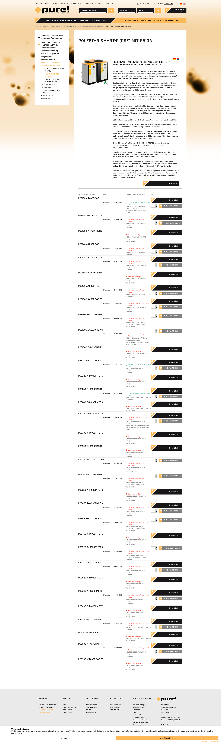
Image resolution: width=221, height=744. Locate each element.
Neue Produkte (115, 707)
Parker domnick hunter (70, 707)
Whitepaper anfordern (140, 722)
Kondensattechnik (48, 60)
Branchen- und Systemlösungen (98, 4)
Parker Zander (67, 712)
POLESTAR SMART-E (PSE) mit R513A (54, 75)
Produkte (43, 698)
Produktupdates (115, 710)
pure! (64, 705)
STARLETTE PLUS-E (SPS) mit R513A (54, 70)
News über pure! (115, 705)
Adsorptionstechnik (48, 48)
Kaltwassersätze (48, 84)
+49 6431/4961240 (173, 717)
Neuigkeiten (75, 4)
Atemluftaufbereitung (49, 51)
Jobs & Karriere (91, 707)
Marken (66, 698)
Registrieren (144, 4)
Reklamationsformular (140, 720)
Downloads (136, 710)
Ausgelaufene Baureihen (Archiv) (51, 92)
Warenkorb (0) (180, 9)
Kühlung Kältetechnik (50, 63)
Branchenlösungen (139, 705)
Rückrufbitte (137, 715)
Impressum (214, 741)
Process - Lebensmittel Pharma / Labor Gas (76, 20)
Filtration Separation (50, 54)
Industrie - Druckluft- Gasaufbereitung (152, 20)
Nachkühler (46, 87)
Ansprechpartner (59, 4)
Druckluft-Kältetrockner (51, 66)
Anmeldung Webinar (139, 725)
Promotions (45, 99)
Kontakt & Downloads (143, 698)
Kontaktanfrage (138, 717)
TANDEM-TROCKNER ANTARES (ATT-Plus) (51, 80)
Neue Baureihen (47, 96)
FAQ (134, 712)
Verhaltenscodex (91, 712)
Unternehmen (42, 4)
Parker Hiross (67, 710)
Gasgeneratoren (47, 57)
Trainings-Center (138, 707)
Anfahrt (88, 710)
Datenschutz (205, 741)
